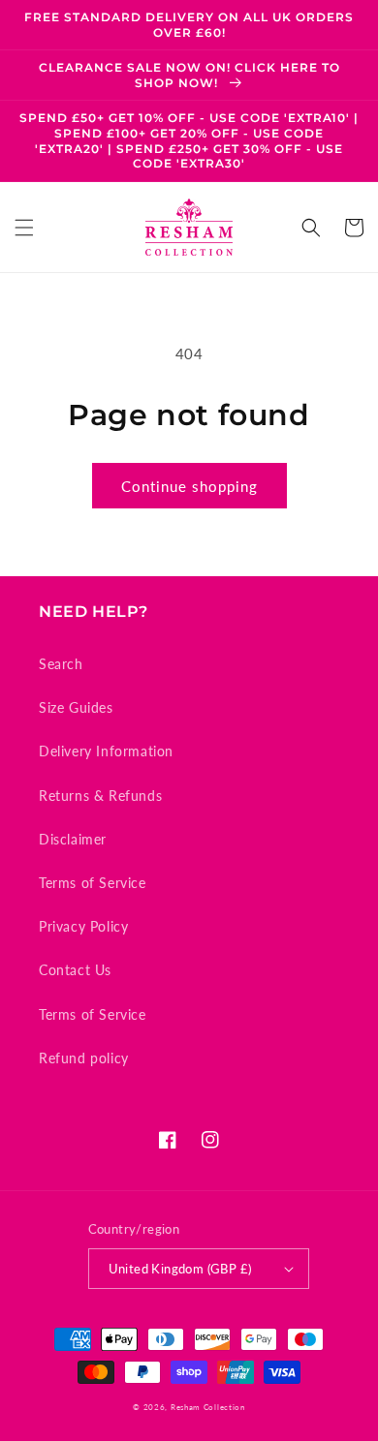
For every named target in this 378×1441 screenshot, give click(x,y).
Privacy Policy (83, 926)
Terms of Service (92, 882)
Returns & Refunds (100, 795)
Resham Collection (208, 1407)
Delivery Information (106, 751)
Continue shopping (189, 486)
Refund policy (84, 1058)
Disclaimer (73, 839)
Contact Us (75, 970)
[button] (24, 227)
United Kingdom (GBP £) (180, 1268)
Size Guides (76, 707)
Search (61, 664)
